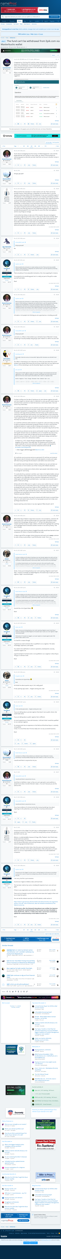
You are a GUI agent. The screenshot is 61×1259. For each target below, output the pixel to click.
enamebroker (5, 47)
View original (19, 453)
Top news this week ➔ (39, 1003)
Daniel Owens (52, 951)
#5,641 (57, 150)
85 (18, 124)
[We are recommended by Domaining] (4, 1237)
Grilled (8, 985)
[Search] (58, 21)
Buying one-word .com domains (13, 1197)
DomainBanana (45, 1013)
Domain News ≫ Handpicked (25, 978)
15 (18, 391)
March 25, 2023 (39, 450)
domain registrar (27, 970)
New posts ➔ (36, 1046)
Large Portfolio (7, 278)
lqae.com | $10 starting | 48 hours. (44, 1090)
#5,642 (57, 170)
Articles (18, 1007)
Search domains (54, 16)
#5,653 (57, 623)
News (19, 21)
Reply (57, 120)
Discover (12, 21)
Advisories (34, 24)
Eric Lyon (41, 1020)
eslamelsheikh (44, 1065)
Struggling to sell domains (12, 1202)
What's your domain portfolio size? (14, 1129)
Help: (32, 34)
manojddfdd (52, 961)
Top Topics (16, 24)
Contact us (11, 1233)
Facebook (12, 1006)
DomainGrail (42, 1082)
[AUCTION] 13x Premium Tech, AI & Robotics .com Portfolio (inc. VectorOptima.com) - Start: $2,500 (47, 1101)
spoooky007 (42, 1059)
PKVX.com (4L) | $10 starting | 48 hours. (46, 1097)
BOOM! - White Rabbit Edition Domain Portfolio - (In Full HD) (45, 1017)
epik (19, 47)
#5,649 (57, 396)
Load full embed (53, 453)
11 (18, 740)
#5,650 (57, 515)
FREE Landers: (22, 34)
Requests (20, 970)
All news (3, 24)
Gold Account (7, 363)
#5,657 (57, 772)
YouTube (13, 1007)
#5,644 (57, 238)
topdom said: (18, 264)
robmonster (29, 985)
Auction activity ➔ (37, 1087)
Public (35, 34)
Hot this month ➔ (7, 1185)
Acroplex (42, 1035)
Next (58, 146)
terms (49, 1240)
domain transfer (10, 971)
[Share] (56, 59)
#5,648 (57, 350)
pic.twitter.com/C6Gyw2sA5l (23, 447)
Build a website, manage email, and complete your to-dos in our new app (30, 29)
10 (18, 617)
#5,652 (57, 587)
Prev (4, 146)
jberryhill (53, 985)
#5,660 (57, 865)
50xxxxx (42, 1051)
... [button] (20, 146)
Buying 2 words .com (10, 1188)
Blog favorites (36, 1185)
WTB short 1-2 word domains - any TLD (15, 1193)
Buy (25, 21)
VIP (6, 70)
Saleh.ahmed (10, 964)
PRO (7, 273)
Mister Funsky (52, 976)
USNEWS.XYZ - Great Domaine (43, 1104)
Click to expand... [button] (37, 312)
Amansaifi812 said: (19, 242)
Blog (21, 24)
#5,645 (57, 260)
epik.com (23, 47)
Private (41, 34)
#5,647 (57, 326)
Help (56, 1233)
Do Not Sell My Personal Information (37, 1233)
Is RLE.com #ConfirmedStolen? (19, 984)
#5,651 (57, 550)
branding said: (18, 354)
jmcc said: (17, 369)
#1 (58, 59)
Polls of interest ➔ (7, 1121)
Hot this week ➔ (7, 1141)
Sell (30, 21)
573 (45, 146)
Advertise (17, 1233)
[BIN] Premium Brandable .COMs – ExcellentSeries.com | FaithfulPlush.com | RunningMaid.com (46, 1055)
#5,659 (57, 827)
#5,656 (57, 749)
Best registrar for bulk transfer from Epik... (20, 968)
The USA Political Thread (41, 1074)
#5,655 (57, 702)
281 (24, 146)
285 (39, 146)
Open (28, 34)
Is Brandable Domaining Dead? (43, 1012)
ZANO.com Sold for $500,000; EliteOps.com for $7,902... (43, 1039)
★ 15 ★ (6, 280)
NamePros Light (10, 1230)
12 (18, 666)
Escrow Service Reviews (24, 964)
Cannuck (43, 1076)
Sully (42, 1009)
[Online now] (7, 267)
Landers (37, 21)
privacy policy (45, 1240)
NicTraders (9, 970)
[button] (7, 21)
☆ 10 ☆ (6, 563)
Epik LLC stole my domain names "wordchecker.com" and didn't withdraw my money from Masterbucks (20, 952)
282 (28, 146)
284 (35, 146)
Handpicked (9, 24)
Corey (54, 969)
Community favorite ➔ (9, 1174)
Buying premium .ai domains (43, 1049)
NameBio (42, 1026)
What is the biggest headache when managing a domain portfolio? (14, 1145)
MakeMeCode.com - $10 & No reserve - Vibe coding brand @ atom (45, 1079)
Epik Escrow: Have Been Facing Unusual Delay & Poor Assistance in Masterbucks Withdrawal (21, 962)
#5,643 (57, 188)
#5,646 (57, 294)
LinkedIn (19, 1006)
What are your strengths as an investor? (15, 1124)
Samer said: (18, 627)
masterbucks (29, 955)
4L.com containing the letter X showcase (16, 1157)
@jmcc (16, 365)
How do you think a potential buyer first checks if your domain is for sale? (44, 1110)
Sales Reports (27, 24)
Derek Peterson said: (20, 554)
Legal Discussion (20, 985)
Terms (48, 1233)
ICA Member (6, 276)
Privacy (52, 1233)
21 (18, 582)
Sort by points (55, 142)
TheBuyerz (9, 955)
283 (31, 146)
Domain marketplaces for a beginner (15, 1167)
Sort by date (49, 142)
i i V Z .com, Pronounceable (42, 1094)
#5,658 (57, 797)
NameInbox (9, 978)
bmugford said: (19, 676)
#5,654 (57, 672)
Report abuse (24, 1233)
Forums (4, 21)
